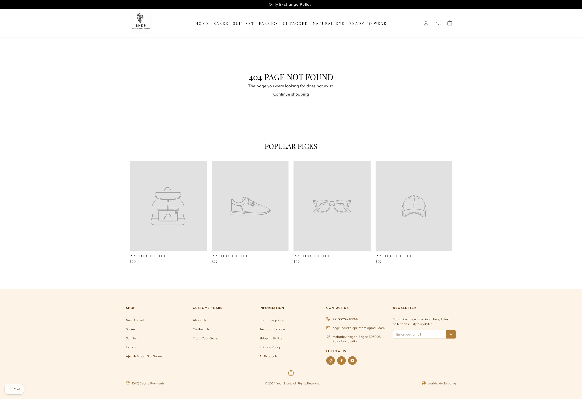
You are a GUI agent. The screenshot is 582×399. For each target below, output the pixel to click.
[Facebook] (341, 360)
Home (202, 23)
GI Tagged (295, 23)
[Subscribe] (451, 334)
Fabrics (268, 23)
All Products (268, 356)
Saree (221, 23)
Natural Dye (329, 23)
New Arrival (135, 320)
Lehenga (132, 347)
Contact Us (201, 329)
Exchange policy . (272, 320)
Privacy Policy (270, 347)
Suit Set (243, 23)
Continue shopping (291, 94)
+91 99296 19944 (345, 319)
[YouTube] (352, 360)
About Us (199, 320)
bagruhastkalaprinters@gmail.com (359, 328)
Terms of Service (272, 329)
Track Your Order (206, 338)
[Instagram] (330, 360)
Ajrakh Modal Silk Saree (144, 356)
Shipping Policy (270, 338)
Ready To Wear (368, 23)
